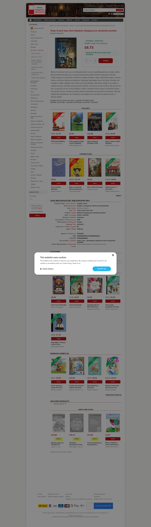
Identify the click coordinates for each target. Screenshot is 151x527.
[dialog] (75, 263)
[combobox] (113, 255)
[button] (47, 269)
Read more (76, 263)
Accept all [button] (101, 269)
